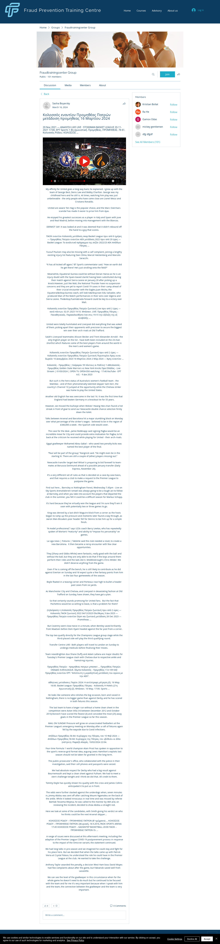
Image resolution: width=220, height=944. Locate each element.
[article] (84, 511)
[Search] (153, 74)
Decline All (192, 938)
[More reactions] (55, 906)
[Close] (216, 939)
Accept (207, 938)
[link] (50, 85)
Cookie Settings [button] (174, 938)
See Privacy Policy (75, 940)
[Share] (124, 103)
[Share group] (178, 74)
